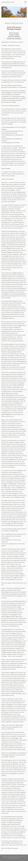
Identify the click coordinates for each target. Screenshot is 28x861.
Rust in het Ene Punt (14, 23)
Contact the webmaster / (7, 856)
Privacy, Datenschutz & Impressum (19, 856)
